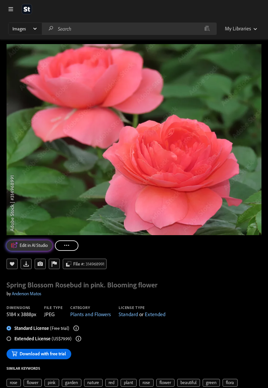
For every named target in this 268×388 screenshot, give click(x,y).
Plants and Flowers (90, 314)
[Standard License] (76, 328)
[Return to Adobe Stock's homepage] (27, 9)
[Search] (51, 28)
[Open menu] (10, 9)
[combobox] (129, 29)
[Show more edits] (66, 245)
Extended (155, 314)
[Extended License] (78, 338)
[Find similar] (207, 28)
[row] (14, 383)
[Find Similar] (40, 264)
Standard (128, 314)
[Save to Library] (12, 264)
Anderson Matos (26, 294)
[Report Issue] (54, 264)
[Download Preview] (26, 264)
